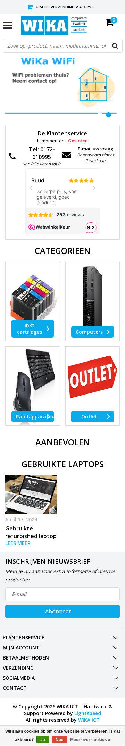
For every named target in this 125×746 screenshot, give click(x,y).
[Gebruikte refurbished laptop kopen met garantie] (31, 494)
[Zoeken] (115, 46)
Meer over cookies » (90, 739)
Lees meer (18, 543)
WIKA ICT (89, 719)
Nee (60, 739)
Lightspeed (87, 713)
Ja (42, 739)
